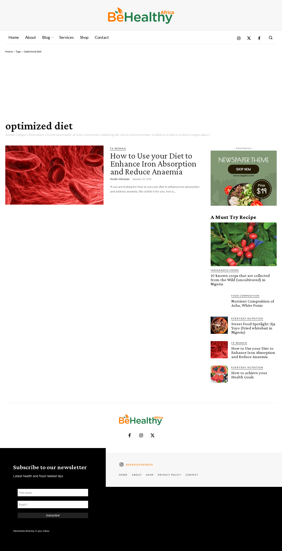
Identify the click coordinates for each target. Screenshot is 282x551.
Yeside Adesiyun (119, 179)
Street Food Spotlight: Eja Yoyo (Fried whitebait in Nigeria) (253, 327)
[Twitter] (249, 39)
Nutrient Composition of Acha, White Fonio (252, 303)
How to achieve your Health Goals (249, 374)
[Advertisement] (141, 87)
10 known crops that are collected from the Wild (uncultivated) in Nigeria (240, 279)
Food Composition (245, 295)
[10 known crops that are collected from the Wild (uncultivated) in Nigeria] (244, 244)
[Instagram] (239, 39)
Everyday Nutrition (247, 318)
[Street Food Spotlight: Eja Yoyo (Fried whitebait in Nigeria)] (219, 325)
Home (9, 51)
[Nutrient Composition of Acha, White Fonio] (219, 302)
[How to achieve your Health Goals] (219, 374)
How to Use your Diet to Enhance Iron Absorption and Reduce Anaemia (153, 163)
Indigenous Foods (225, 270)
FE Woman (118, 148)
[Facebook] (259, 39)
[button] (270, 37)
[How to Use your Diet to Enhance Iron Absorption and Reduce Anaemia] (54, 175)
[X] (152, 435)
